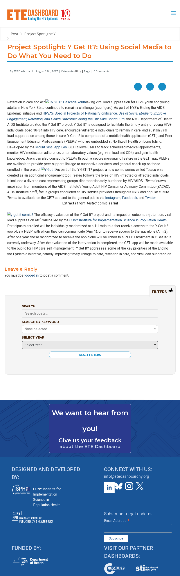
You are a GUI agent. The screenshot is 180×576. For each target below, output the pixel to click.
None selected (36, 329)
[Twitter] (150, 87)
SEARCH (28, 306)
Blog (78, 71)
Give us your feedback (90, 440)
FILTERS (160, 292)
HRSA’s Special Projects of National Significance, (84, 113)
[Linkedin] (162, 87)
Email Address (117, 520)
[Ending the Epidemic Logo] (39, 15)
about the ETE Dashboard (90, 446)
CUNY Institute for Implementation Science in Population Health (118, 220)
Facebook (129, 198)
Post (14, 33)
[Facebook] (138, 87)
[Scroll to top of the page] (173, 572)
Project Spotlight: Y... (41, 33)
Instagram (113, 198)
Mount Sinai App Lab (51, 147)
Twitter (150, 198)
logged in (31, 275)
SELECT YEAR (33, 337)
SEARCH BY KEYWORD (40, 322)
